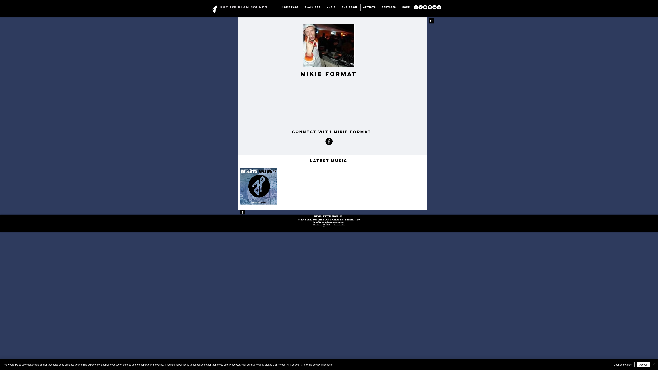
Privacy (317, 224)
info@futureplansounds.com (328, 222)
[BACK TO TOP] (242, 212)
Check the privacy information (317, 364)
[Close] (654, 364)
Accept (643, 364)
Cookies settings (623, 364)
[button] (389, 7)
